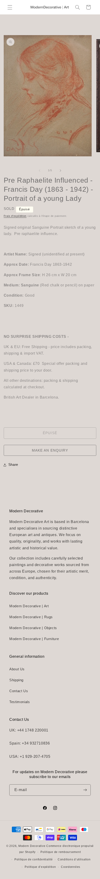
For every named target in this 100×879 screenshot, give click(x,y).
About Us (17, 669)
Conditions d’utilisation (74, 859)
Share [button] (13, 464)
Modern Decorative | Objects (33, 628)
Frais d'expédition (15, 216)
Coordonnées (70, 867)
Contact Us (18, 691)
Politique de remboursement (60, 852)
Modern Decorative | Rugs (31, 617)
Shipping (16, 680)
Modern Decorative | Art (29, 606)
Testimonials (19, 702)
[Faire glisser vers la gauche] (39, 170)
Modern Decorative (32, 846)
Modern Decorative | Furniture (34, 639)
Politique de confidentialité (33, 859)
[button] (9, 7)
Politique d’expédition (40, 867)
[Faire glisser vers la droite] (60, 170)
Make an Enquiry (50, 450)
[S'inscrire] (85, 790)
